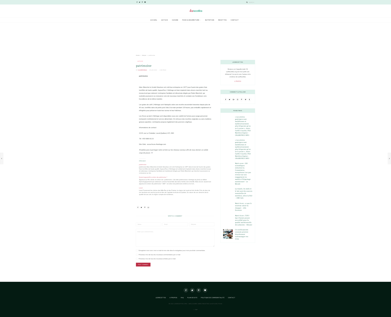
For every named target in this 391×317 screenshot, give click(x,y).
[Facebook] (186, 290)
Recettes (222, 20)
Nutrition (209, 20)
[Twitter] (192, 290)
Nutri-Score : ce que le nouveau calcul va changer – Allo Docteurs (243, 207)
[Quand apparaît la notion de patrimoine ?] (176, 180)
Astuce (164, 20)
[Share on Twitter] (126, 87)
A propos (237, 81)
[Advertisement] (195, 38)
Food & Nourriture (190, 20)
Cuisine (175, 20)
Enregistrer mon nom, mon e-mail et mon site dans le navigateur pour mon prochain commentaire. (172, 250)
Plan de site (192, 297)
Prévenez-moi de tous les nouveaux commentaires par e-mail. (160, 255)
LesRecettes (161, 297)
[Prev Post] (1, 158)
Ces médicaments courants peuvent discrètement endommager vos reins (241, 234)
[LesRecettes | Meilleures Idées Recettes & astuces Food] (195, 11)
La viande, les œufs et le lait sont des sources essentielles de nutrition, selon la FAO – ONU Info (243, 193)
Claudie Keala (142, 70)
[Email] (126, 98)
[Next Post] (389, 158)
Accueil (153, 20)
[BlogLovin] (205, 290)
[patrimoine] (176, 168)
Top (196, 309)
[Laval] (176, 190)
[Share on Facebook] (126, 82)
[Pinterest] (126, 93)
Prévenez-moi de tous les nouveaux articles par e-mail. (157, 259)
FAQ (182, 297)
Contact (235, 20)
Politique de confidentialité (212, 297)
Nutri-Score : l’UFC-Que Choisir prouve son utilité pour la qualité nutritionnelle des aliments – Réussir (243, 220)
